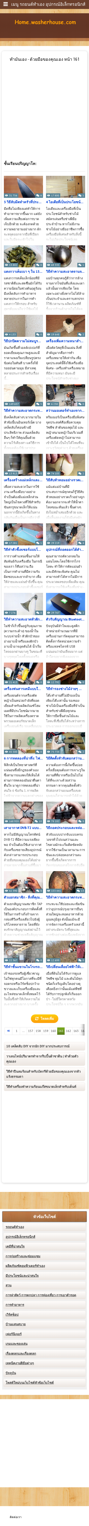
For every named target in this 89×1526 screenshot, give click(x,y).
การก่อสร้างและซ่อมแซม (23, 1256)
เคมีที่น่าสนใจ (15, 1246)
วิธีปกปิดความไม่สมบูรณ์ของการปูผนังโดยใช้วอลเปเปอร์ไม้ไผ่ (23, 341)
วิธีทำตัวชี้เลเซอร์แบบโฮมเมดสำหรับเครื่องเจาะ (23, 550)
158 (38, 1031)
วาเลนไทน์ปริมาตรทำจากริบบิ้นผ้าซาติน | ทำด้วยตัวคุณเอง (42, 1058)
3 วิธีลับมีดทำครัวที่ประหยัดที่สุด (23, 202)
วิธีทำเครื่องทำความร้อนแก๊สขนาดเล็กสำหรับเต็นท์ (41, 1087)
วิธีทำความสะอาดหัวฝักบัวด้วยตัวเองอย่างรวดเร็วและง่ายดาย (23, 619)
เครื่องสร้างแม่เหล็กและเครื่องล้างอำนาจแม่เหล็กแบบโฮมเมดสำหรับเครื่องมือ (23, 480)
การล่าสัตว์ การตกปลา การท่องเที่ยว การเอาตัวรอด (41, 1295)
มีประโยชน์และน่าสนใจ (22, 1276)
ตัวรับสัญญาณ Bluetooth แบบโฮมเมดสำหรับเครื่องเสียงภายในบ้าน (65, 619)
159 (45, 1031)
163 (76, 1031)
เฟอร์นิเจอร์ (14, 1334)
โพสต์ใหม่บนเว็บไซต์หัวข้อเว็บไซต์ (30, 1383)
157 (30, 1031)
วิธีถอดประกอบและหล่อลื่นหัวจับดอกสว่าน (65, 828)
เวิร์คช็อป (12, 1315)
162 (68, 1031)
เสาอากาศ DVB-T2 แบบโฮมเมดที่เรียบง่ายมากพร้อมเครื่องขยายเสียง (23, 828)
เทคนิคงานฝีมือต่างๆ (20, 1363)
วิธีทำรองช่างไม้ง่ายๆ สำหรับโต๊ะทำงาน (65, 689)
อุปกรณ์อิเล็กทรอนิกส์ (20, 1237)
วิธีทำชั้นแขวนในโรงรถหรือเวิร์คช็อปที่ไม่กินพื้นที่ (23, 967)
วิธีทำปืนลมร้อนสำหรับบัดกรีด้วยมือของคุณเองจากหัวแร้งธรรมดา (43, 1074)
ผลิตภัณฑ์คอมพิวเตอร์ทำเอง (25, 1266)
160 (53, 1031)
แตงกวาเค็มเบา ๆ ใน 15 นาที (23, 272)
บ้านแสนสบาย (16, 1324)
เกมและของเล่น (16, 1344)
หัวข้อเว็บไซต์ (44, 1217)
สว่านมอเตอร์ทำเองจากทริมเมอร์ (65, 411)
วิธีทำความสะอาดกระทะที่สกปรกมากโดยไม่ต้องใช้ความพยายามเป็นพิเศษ (23, 411)
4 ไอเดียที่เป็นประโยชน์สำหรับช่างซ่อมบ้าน (65, 202)
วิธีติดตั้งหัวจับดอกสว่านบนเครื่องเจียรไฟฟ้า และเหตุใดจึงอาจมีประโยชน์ (65, 758)
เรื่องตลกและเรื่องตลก (21, 1354)
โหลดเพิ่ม (47, 1019)
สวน (8, 1285)
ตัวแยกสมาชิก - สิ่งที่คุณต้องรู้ (23, 897)
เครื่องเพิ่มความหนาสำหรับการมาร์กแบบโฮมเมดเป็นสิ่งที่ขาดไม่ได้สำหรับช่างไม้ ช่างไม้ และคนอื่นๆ (65, 341)
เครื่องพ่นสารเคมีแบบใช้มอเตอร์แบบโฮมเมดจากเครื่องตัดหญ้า (23, 689)
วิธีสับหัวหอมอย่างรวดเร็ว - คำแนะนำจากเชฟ (65, 480)
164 (83, 1031)
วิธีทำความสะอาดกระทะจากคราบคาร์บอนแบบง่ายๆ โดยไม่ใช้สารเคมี (65, 897)
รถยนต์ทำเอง (15, 1227)
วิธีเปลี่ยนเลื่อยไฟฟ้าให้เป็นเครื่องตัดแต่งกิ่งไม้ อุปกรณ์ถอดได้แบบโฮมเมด (65, 967)
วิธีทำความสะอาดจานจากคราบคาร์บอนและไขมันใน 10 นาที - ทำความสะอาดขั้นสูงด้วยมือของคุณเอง (65, 272)
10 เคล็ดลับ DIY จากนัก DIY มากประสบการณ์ (38, 1046)
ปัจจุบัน (11, 1373)
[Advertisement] (44, 106)
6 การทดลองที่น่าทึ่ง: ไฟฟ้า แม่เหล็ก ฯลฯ (23, 758)
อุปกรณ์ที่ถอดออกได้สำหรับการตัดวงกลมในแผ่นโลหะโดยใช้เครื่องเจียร (65, 550)
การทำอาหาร (15, 1305)
